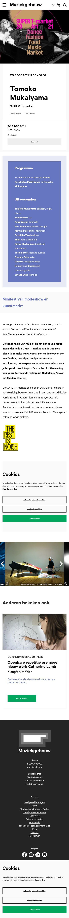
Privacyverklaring (34, 818)
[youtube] (31, 854)
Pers (34, 828)
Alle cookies (34, 518)
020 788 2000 (35, 763)
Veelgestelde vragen (34, 802)
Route (34, 805)
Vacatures (35, 815)
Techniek (23, 825)
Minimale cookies (34, 509)
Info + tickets (21, 698)
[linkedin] (37, 854)
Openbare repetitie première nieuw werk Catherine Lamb (32, 664)
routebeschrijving (34, 783)
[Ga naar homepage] (26, 5)
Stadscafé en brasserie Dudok (34, 808)
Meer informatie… (10, 489)
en (53, 5)
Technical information (39, 825)
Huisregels (34, 822)
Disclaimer (34, 835)
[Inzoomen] (7, 584)
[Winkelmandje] (59, 5)
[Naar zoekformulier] (64, 5)
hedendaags (15, 114)
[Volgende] (61, 563)
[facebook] (24, 854)
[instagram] (44, 854)
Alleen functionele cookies (34, 499)
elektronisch (29, 114)
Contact (35, 832)
